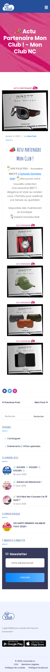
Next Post (40, 402)
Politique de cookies (15, 667)
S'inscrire (25, 577)
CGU (16, 664)
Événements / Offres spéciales (23, 446)
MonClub (31, 136)
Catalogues (13, 438)
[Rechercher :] (16, 416)
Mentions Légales (30, 664)
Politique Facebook (38, 667)
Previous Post (12, 402)
